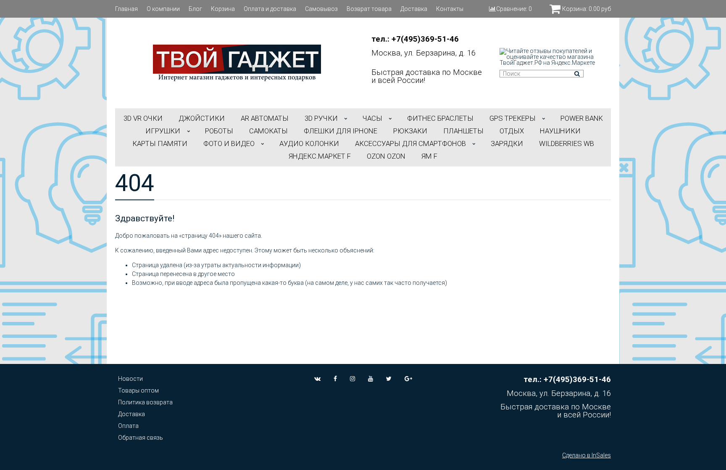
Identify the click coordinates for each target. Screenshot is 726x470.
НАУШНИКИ (560, 131)
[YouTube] (370, 379)
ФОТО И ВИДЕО (229, 143)
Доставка (413, 9)
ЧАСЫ (372, 118)
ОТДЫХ (512, 131)
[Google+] (408, 379)
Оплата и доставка (270, 9)
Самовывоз (321, 9)
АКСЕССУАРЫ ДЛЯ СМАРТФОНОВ (410, 143)
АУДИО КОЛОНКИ (309, 143)
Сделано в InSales (586, 455)
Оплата (128, 425)
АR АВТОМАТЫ (265, 118)
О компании (163, 9)
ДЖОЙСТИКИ (202, 118)
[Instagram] (352, 379)
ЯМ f (429, 156)
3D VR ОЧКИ (143, 118)
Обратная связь (140, 437)
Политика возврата (145, 402)
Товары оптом (138, 390)
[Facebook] (335, 379)
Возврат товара (369, 9)
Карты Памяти (159, 143)
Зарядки (507, 143)
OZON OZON (386, 156)
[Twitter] (389, 379)
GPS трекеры (512, 118)
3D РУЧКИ (321, 118)
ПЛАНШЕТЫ (463, 131)
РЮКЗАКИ (410, 131)
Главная (126, 9)
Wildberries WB (566, 143)
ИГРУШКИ (162, 131)
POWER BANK (581, 118)
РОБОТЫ (219, 131)
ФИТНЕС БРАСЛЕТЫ (440, 118)
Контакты (449, 9)
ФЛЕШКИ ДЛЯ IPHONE (340, 131)
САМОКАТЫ (268, 131)
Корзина (223, 9)
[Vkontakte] (317, 379)
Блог (195, 9)
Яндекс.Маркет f (320, 156)
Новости (130, 378)
